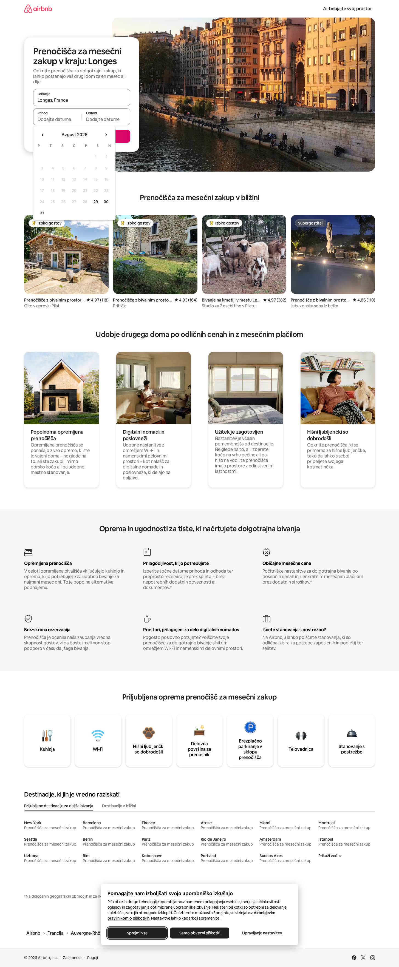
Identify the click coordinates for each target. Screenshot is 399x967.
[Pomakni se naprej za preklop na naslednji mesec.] (105, 134)
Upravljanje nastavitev (262, 933)
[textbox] (57, 119)
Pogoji (92, 957)
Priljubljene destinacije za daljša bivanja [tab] (58, 805)
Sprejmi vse (137, 933)
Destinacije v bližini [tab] (119, 805)
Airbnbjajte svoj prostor (347, 9)
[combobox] (82, 100)
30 (106, 201)
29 (96, 201)
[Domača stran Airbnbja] (38, 8)
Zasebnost (72, 957)
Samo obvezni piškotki (199, 933)
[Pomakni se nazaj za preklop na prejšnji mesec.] (42, 134)
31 (42, 213)
